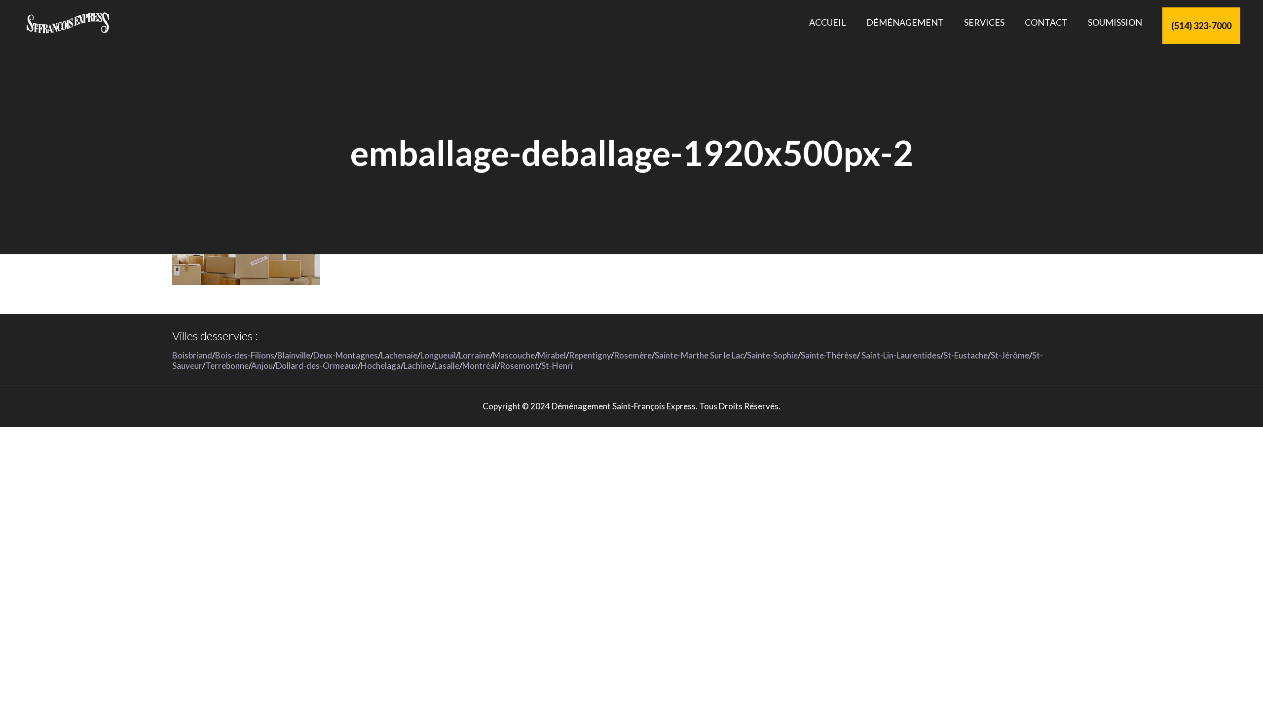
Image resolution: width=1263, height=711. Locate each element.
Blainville (293, 355)
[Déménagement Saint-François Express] (67, 22)
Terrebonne (227, 365)
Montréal (479, 365)
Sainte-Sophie (772, 355)
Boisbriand (192, 355)
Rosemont (519, 365)
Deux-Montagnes (345, 355)
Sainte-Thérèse (829, 355)
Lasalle (446, 365)
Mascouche (514, 355)
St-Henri (557, 365)
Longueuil (438, 355)
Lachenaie (399, 355)
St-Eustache (965, 355)
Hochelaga (381, 365)
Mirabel (552, 355)
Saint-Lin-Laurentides (900, 355)
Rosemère (633, 355)
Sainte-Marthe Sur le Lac (699, 355)
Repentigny (590, 355)
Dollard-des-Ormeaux (317, 365)
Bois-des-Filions (244, 355)
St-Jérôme (1010, 355)
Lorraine (474, 355)
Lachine (417, 365)
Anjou (262, 365)
